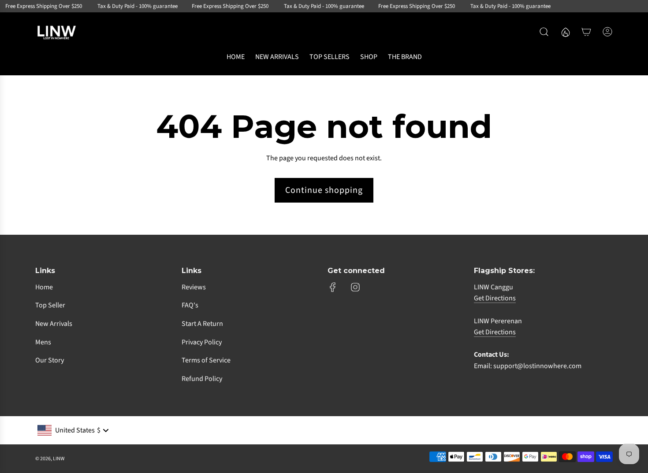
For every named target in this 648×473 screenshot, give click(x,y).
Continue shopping (324, 190)
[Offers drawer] (565, 31)
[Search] (544, 31)
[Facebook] (332, 287)
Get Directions (495, 298)
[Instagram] (355, 287)
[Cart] (586, 31)
